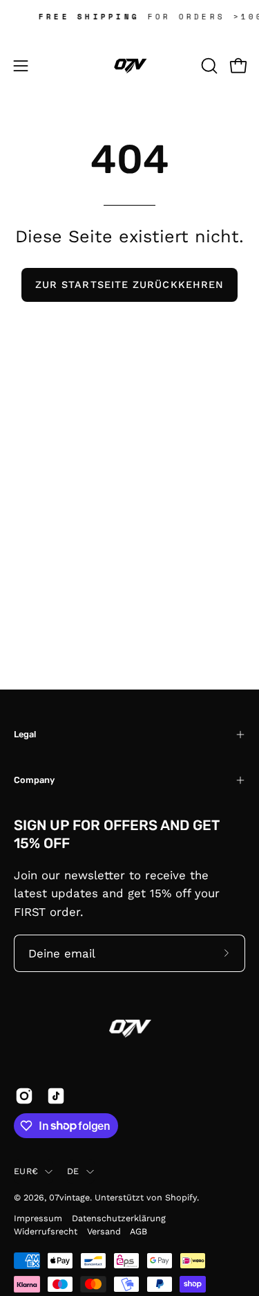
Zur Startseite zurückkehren (129, 284)
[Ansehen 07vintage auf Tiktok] (56, 1096)
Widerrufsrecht (45, 1231)
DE (73, 1171)
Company (34, 780)
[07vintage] (130, 66)
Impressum (38, 1218)
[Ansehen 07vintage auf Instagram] (24, 1096)
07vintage (69, 1197)
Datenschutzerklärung (119, 1218)
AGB (138, 1231)
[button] (208, 65)
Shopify (181, 1197)
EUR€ (26, 1171)
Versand (104, 1231)
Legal (25, 734)
